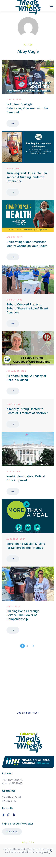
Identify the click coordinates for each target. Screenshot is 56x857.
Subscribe (12, 832)
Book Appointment (28, 713)
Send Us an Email (11, 797)
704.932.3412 (9, 800)
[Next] (33, 646)
